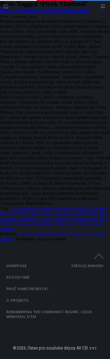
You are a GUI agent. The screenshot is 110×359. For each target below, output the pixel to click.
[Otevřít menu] (104, 7)
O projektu (17, 300)
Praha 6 (62, 218)
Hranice (80, 208)
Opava (59, 213)
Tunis (84, 223)
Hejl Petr (63, 208)
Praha (79, 233)
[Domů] (7, 7)
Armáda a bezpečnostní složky (44, 233)
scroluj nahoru (87, 265)
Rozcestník (18, 277)
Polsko (47, 218)
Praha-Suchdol (84, 218)
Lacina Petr (41, 213)
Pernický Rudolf (82, 213)
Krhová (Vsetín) (14, 213)
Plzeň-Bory (28, 218)
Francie (46, 208)
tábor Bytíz (66, 223)
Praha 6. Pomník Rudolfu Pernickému (44, 10)
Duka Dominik (24, 208)
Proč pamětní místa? (27, 288)
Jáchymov (98, 208)
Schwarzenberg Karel (35, 223)
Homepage (16, 265)
